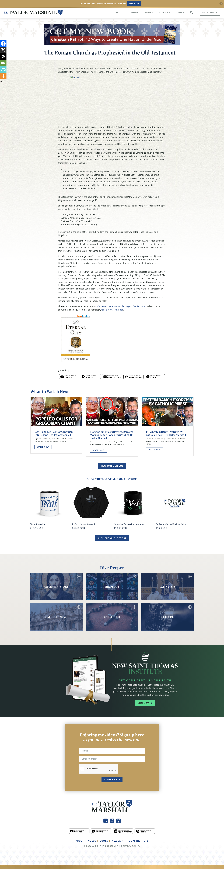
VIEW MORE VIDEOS (112, 465)
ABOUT (80, 840)
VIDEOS (92, 840)
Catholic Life (112, 617)
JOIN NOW (144, 703)
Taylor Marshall (33, 12)
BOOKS (104, 840)
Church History (56, 586)
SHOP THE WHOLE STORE (112, 538)
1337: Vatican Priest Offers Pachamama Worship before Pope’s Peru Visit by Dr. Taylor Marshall (111, 435)
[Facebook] (3, 43)
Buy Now (134, 3)
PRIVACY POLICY (130, 846)
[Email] (3, 63)
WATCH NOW (43, 447)
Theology (112, 586)
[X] (3, 50)
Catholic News (56, 617)
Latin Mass (167, 586)
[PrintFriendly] (3, 69)
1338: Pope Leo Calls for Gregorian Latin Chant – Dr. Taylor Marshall (53, 433)
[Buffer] (3, 56)
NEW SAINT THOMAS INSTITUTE (130, 840)
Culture (167, 617)
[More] (3, 76)
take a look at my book (112, 309)
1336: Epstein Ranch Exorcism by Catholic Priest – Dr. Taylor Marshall (166, 433)
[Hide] (1, 82)
